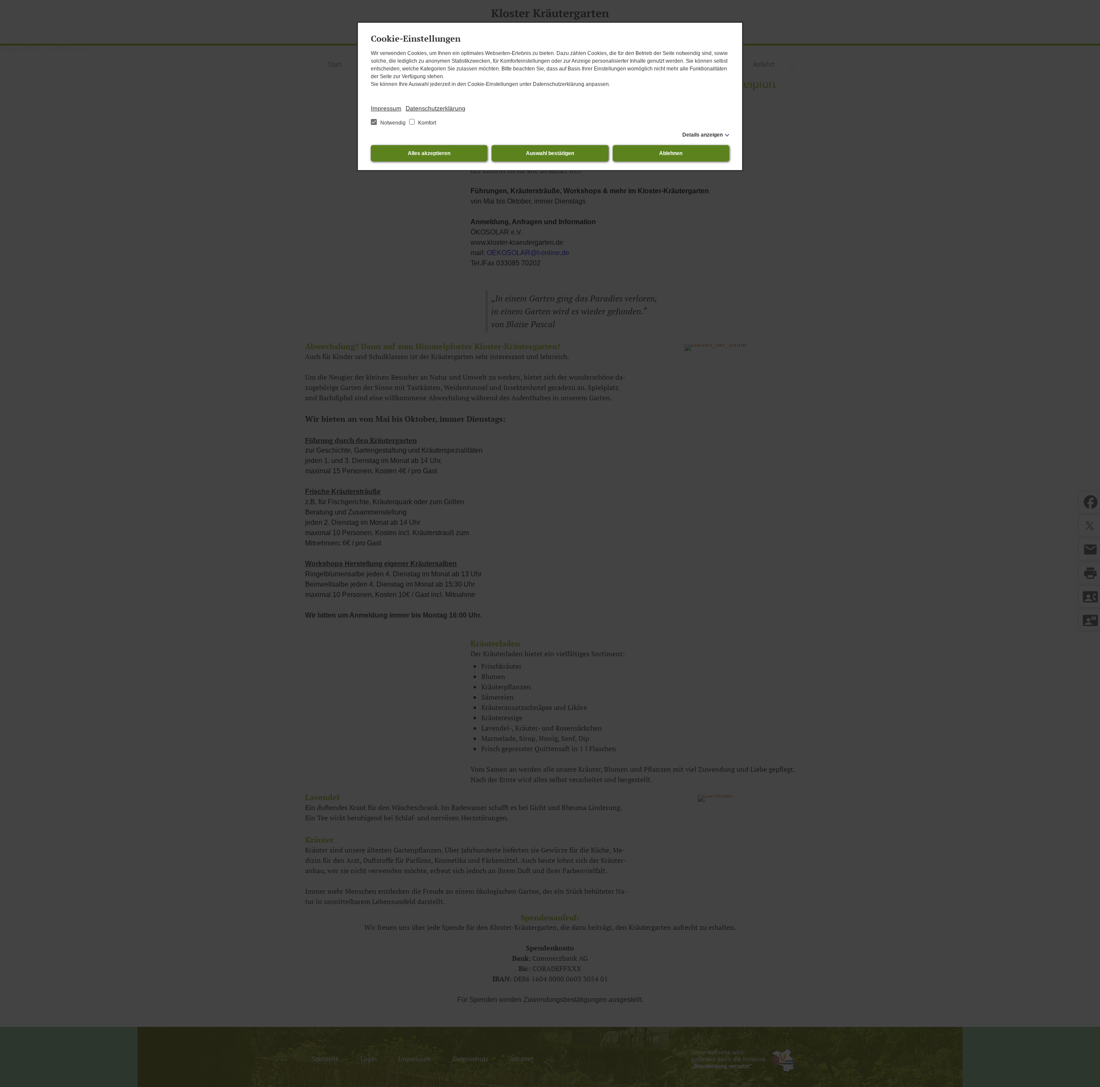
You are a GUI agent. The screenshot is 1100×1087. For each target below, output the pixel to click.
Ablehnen (670, 153)
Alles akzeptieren (429, 153)
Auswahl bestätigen (550, 153)
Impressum (386, 108)
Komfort (426, 123)
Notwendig (393, 123)
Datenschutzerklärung (435, 108)
